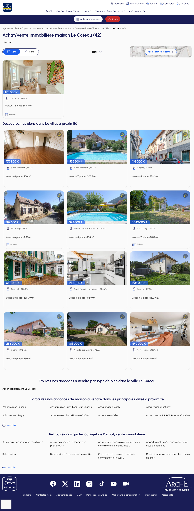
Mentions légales (64, 495)
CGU (79, 495)
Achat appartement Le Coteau (18, 388)
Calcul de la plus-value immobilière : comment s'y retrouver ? (117, 456)
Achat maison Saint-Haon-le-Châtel (69, 415)
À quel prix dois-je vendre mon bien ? (22, 442)
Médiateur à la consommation (126, 495)
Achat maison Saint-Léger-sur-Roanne (71, 406)
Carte (31, 51)
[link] (161, 52)
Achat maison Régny (13, 415)
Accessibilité (167, 495)
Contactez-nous (44, 495)
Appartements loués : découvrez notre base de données (166, 444)
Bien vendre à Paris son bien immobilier (71, 454)
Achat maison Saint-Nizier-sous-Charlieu (168, 415)
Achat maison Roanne (14, 406)
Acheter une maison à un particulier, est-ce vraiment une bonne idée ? (120, 444)
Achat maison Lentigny (158, 406)
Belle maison (9, 454)
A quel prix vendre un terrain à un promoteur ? (68, 444)
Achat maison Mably (109, 406)
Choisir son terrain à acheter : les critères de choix (168, 456)
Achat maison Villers (109, 415)
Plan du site (26, 495)
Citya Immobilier (136, 11)
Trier (94, 52)
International (151, 495)
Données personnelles (96, 495)
